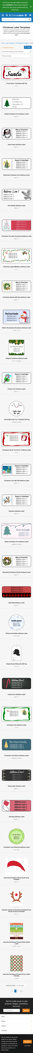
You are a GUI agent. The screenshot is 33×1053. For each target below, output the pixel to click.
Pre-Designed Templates (22, 43)
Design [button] (3, 1021)
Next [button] (21, 991)
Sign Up (26, 1010)
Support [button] (3, 1026)
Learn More (27, 1045)
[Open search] (29, 19)
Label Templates (10, 43)
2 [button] (17, 991)
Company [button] (4, 1030)
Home (2, 43)
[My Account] (26, 15)
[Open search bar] (7, 15)
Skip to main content (6, 8)
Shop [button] (2, 1016)
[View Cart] (30, 15)
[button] (3, 15)
